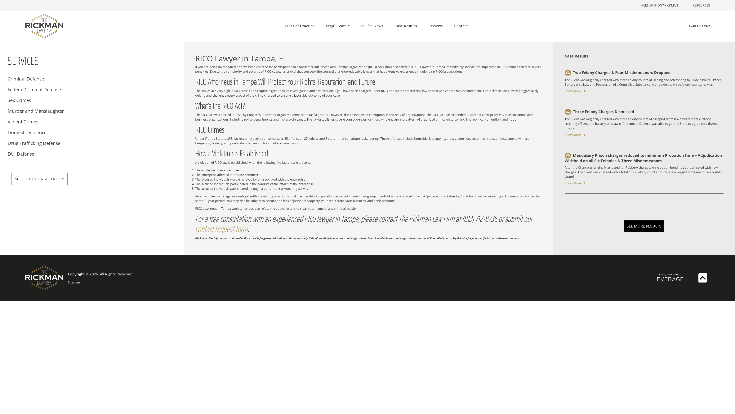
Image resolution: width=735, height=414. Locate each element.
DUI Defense (21, 154)
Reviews (435, 26)
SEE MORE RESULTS (644, 226)
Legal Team (336, 26)
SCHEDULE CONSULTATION (39, 179)
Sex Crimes (19, 100)
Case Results (406, 26)
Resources (701, 5)
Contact (461, 26)
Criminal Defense (26, 79)
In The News (372, 26)
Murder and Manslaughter (36, 111)
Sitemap (74, 282)
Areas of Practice (299, 26)
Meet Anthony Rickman (659, 5)
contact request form (221, 229)
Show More (573, 91)
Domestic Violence (27, 132)
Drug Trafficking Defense (34, 143)
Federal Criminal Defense (34, 89)
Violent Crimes (23, 121)
